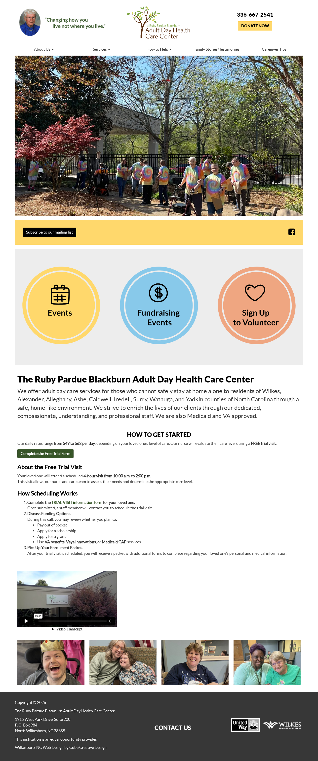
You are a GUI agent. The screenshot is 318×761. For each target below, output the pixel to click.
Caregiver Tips (274, 49)
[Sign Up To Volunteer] (257, 305)
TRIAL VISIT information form (76, 502)
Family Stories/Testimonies (216, 49)
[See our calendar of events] (61, 305)
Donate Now (255, 26)
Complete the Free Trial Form (45, 453)
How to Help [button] (158, 49)
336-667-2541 (255, 14)
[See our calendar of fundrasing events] (159, 305)
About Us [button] (42, 49)
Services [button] (100, 49)
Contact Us (173, 727)
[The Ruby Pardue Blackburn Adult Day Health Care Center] (159, 23)
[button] (23, 136)
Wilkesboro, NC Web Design (39, 747)
